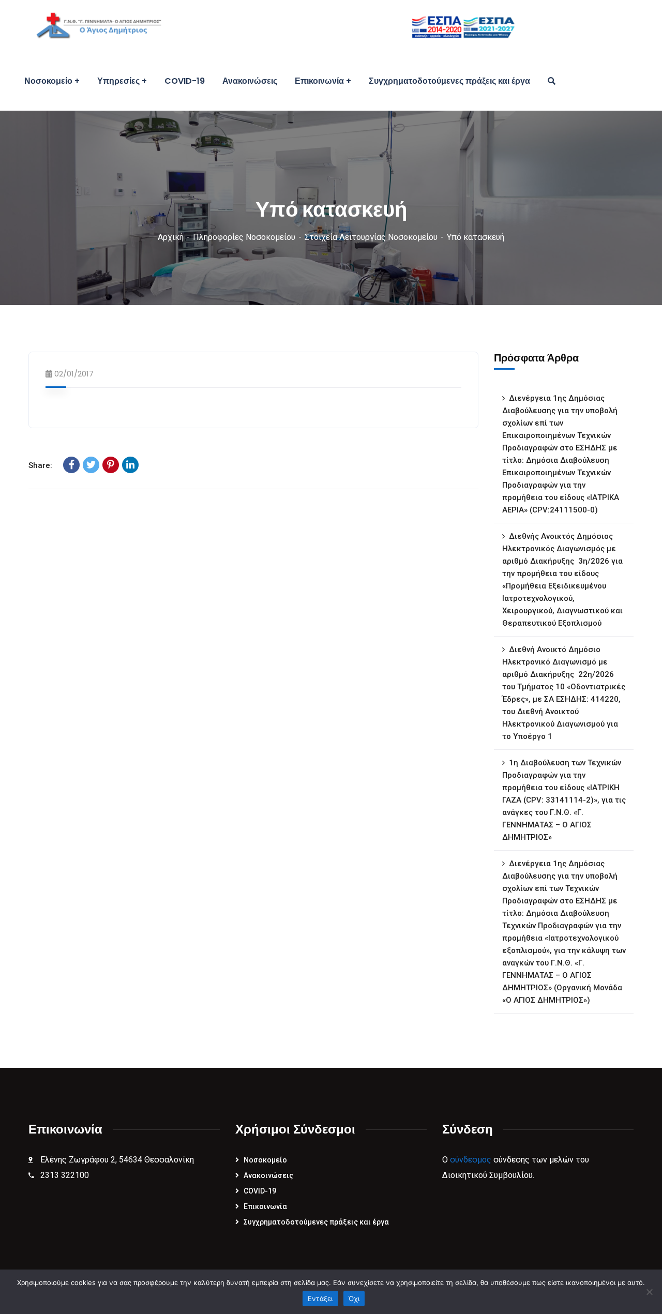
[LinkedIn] (130, 465)
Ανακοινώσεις (268, 1175)
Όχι (354, 1298)
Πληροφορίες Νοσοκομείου (244, 237)
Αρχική (171, 237)
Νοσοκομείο (265, 1160)
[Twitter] (91, 465)
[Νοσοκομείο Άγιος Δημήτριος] (268, 26)
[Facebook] (71, 465)
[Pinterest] (110, 465)
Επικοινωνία (265, 1206)
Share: (40, 465)
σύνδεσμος (470, 1160)
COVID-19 (260, 1191)
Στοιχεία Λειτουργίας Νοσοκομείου (371, 237)
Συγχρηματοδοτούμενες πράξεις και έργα (316, 1222)
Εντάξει (320, 1298)
